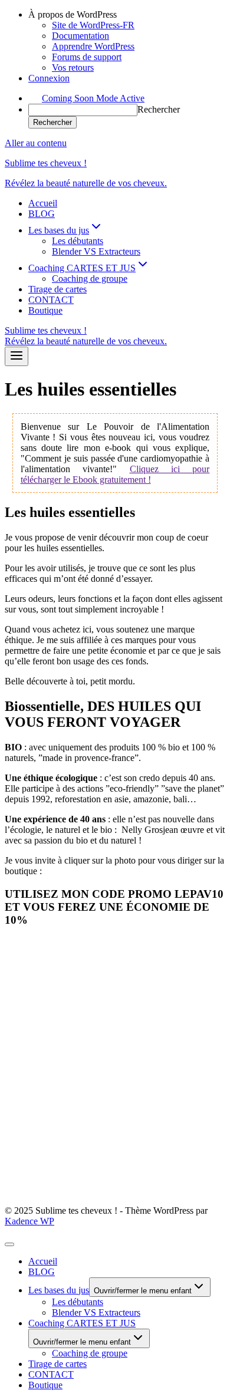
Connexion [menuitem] (49, 78)
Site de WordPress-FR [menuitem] (93, 25)
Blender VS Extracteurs (96, 251)
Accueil (42, 203)
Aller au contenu (36, 143)
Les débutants (77, 241)
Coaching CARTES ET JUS (82, 1323)
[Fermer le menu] (9, 1244)
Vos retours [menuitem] (73, 67)
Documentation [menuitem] (80, 36)
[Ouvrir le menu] (16, 356)
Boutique (45, 310)
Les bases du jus (58, 1290)
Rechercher (158, 109)
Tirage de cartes (57, 289)
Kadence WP (29, 1221)
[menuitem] (126, 14)
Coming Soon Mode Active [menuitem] (93, 98)
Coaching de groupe (89, 279)
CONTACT (51, 300)
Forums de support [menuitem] (86, 57)
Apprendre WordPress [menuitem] (93, 46)
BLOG (41, 214)
